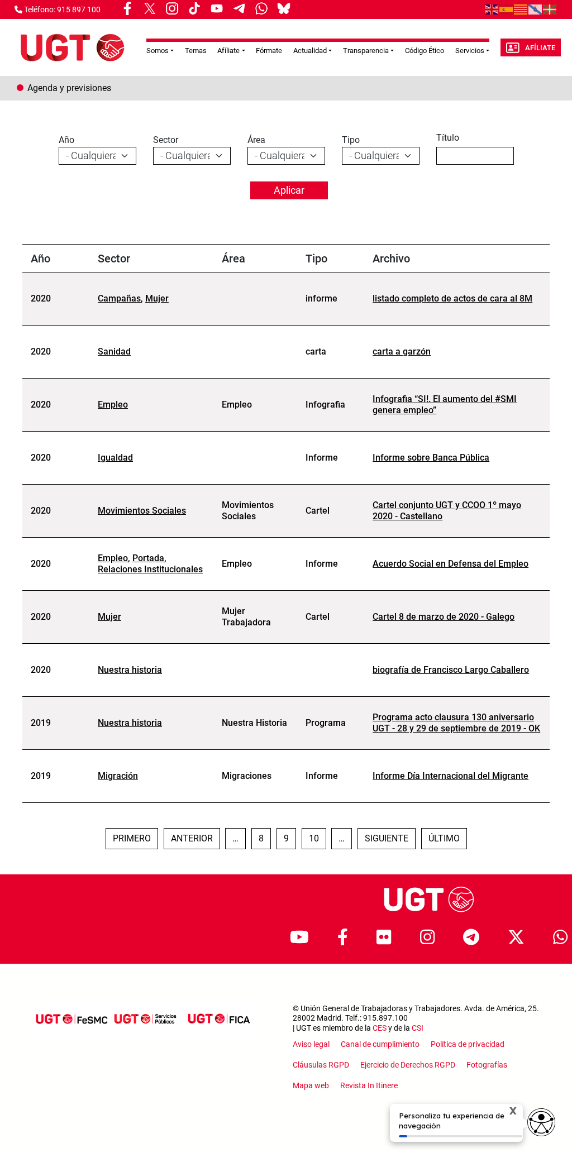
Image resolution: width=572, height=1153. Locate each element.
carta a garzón (402, 351)
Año (66, 140)
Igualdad (115, 457)
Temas (196, 50)
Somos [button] (157, 50)
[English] (492, 8)
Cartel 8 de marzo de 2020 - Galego (443, 616)
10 (317, 838)
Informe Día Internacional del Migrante (450, 776)
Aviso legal (311, 1044)
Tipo (351, 140)
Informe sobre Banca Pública (431, 457)
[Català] (521, 8)
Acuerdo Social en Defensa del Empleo (450, 563)
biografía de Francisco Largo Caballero (451, 669)
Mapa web (311, 1085)
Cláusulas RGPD (321, 1064)
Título (447, 137)
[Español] (506, 8)
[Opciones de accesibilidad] (541, 1122)
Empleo (113, 404)
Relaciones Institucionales (150, 569)
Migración (118, 776)
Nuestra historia (130, 669)
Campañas (119, 298)
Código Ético (424, 50)
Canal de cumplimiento (380, 1044)
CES (380, 1027)
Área (256, 140)
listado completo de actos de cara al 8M (452, 298)
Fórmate (269, 50)
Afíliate (540, 48)
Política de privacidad (467, 1044)
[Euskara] (550, 8)
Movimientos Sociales (142, 510)
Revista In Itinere (369, 1085)
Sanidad (114, 351)
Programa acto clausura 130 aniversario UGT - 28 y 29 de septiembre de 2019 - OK (456, 723)
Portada (148, 558)
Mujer (157, 298)
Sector (165, 140)
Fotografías (486, 1064)
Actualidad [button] (310, 50)
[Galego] (535, 8)
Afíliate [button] (228, 50)
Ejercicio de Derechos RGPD (407, 1064)
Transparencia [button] (366, 50)
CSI (417, 1027)
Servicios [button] (469, 50)
